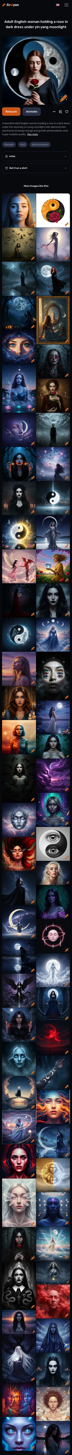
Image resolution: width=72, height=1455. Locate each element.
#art (22, 144)
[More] (54, 111)
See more (32, 134)
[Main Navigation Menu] (66, 5)
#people (9, 144)
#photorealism (40, 144)
